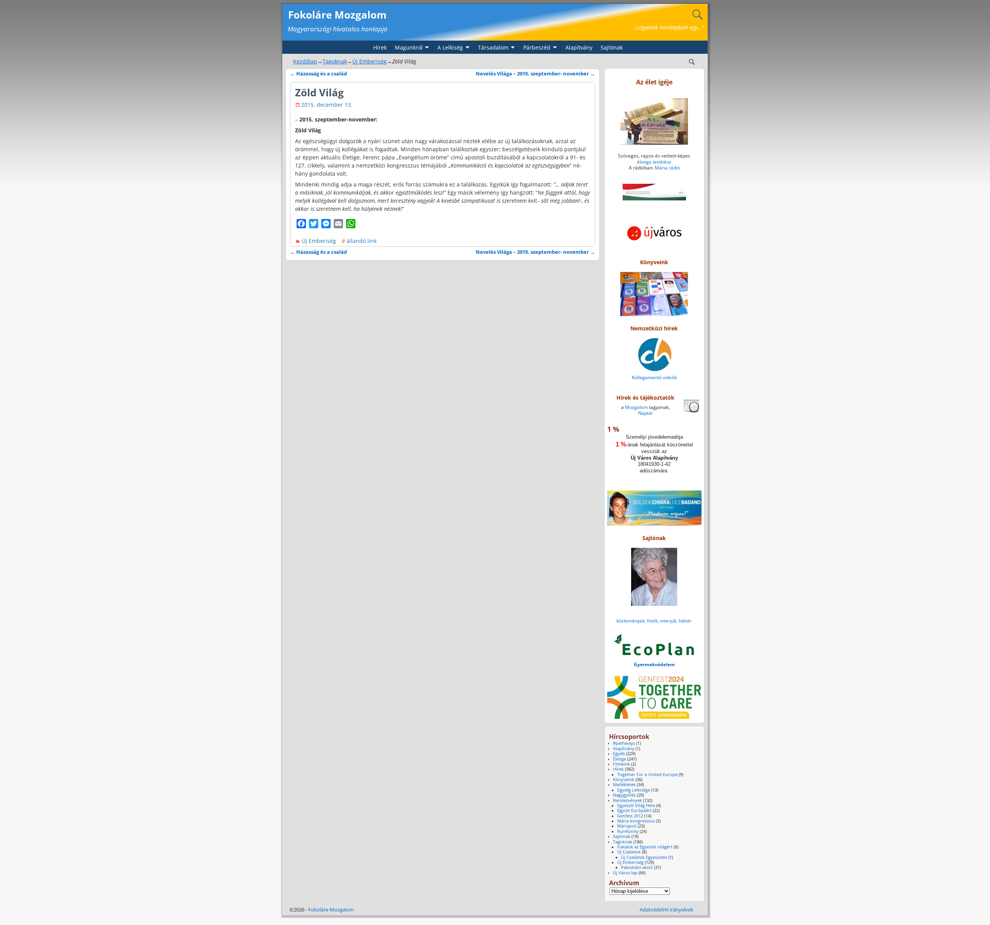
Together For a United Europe (647, 774)
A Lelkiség (450, 47)
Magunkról (409, 47)
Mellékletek (624, 784)
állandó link (361, 241)
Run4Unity (627, 831)
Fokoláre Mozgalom (337, 15)
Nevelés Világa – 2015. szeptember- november (535, 73)
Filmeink (621, 764)
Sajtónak (612, 47)
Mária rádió (667, 167)
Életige (619, 759)
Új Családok (629, 852)
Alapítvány (578, 47)
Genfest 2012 (630, 816)
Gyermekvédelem (654, 664)
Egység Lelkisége (633, 790)
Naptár (645, 413)
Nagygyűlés (624, 795)
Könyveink (623, 779)
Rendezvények (627, 800)
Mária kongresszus (636, 821)
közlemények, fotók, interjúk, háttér (654, 620)
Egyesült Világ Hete (636, 805)
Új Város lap (625, 872)
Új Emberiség (369, 61)
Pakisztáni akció (637, 867)
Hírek (380, 47)
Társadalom (493, 47)
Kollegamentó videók (654, 377)
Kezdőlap (305, 61)
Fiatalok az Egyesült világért (645, 847)
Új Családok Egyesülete (644, 857)
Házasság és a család (318, 73)
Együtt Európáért (634, 810)
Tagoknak (335, 61)
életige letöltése (654, 162)
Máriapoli (627, 826)
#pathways (624, 743)
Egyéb (619, 753)
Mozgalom (636, 407)
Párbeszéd (536, 47)
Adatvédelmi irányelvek (666, 909)
